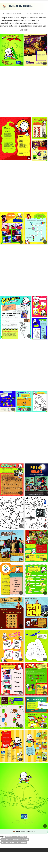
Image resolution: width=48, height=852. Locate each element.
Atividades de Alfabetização (16, 837)
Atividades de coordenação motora (15, 839)
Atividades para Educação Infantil (14, 842)
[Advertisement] (24, 92)
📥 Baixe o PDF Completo (24, 831)
